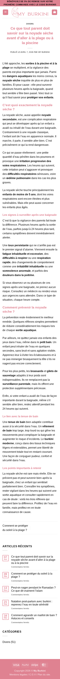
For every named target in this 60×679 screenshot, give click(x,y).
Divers (30, 24)
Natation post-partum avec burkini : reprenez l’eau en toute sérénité (31, 603)
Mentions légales (18, 674)
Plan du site (44, 674)
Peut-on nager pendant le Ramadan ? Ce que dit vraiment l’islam (33, 589)
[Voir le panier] (54, 12)
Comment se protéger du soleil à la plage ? (31, 575)
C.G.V (32, 674)
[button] (5, 12)
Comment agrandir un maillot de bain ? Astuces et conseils (34, 617)
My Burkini (44, 52)
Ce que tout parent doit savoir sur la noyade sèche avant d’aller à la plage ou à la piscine (33, 559)
